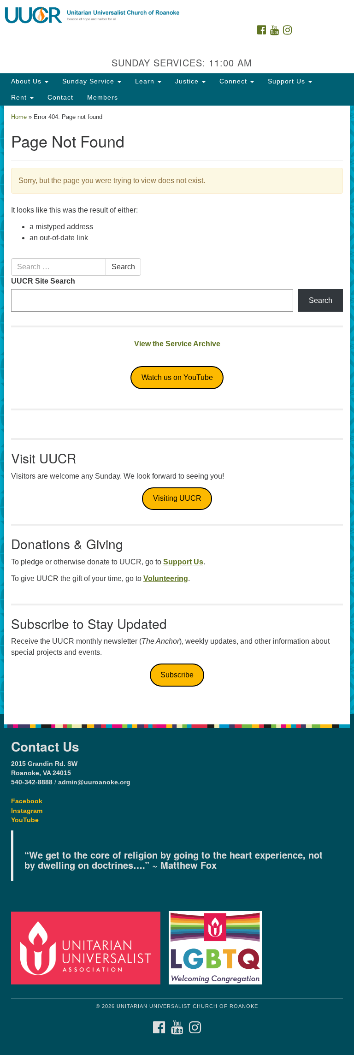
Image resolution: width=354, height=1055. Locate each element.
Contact (60, 97)
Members (102, 97)
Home (19, 116)
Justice (188, 81)
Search (123, 267)
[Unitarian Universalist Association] (89, 947)
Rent (20, 97)
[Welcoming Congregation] (218, 947)
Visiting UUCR (177, 498)
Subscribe (177, 675)
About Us (27, 81)
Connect (234, 81)
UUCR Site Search (43, 281)
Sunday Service (89, 81)
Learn (146, 81)
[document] (177, 410)
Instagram (26, 810)
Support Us (287, 81)
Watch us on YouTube (177, 377)
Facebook (26, 801)
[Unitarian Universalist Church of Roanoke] (177, 9)
